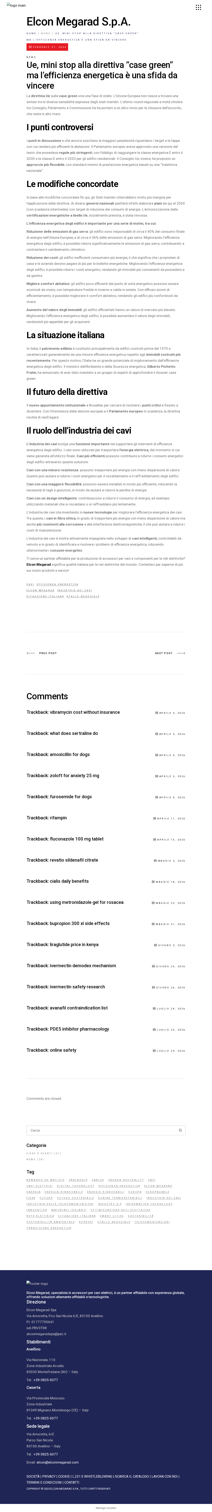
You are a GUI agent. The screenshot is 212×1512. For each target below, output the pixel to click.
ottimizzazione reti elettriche (121, 1210)
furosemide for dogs (71, 796)
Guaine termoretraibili (120, 1198)
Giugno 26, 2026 (171, 987)
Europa (135, 1192)
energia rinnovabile (64, 1192)
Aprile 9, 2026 (172, 797)
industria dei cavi (75, 590)
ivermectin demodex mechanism (83, 965)
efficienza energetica (58, 584)
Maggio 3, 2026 (172, 861)
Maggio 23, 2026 (171, 903)
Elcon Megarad (40, 590)
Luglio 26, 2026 (171, 1029)
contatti (71, 1482)
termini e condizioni (44, 1482)
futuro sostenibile (75, 1198)
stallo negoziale (83, 596)
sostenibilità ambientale (50, 1222)
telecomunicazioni (152, 1222)
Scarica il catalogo (132, 1476)
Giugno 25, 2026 (171, 966)
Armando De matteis (45, 1180)
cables (98, 1180)
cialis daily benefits (69, 881)
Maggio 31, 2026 (171, 924)
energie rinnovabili (106, 1192)
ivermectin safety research (77, 986)
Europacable (158, 1192)
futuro (46, 1198)
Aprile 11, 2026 (171, 818)
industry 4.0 (110, 1204)
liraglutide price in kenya (74, 944)
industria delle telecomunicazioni (60, 1204)
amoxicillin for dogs (70, 754)
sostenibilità (141, 1216)
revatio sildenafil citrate (74, 860)
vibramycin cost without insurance (85, 712)
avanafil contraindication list (79, 1007)
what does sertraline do (74, 733)
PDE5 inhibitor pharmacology (79, 1029)
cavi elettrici (39, 1186)
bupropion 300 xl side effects (80, 923)
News (46, 33)
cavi (30, 584)
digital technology (76, 1186)
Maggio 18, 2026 (171, 882)
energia (33, 1192)
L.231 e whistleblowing (92, 1476)
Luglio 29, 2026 (171, 1051)
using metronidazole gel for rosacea (87, 902)
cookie (64, 1476)
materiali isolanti (69, 1210)
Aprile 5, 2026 (172, 776)
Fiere (31, 1198)
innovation (37, 1210)
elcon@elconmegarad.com (58, 1462)
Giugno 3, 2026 (172, 945)
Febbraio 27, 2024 (49, 47)
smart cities (112, 1216)
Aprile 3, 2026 (172, 713)
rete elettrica (40, 1216)
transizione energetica (49, 1228)
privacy (48, 1476)
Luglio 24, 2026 (171, 1008)
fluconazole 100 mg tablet (77, 839)
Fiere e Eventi (39, 1153)
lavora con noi (165, 1476)
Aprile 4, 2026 (172, 755)
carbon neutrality (126, 1180)
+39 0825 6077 (46, 1380)
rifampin (58, 817)
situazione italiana (45, 596)
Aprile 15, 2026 (171, 839)
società (33, 1476)
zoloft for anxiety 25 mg (74, 775)
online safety (63, 1050)
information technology (149, 1204)
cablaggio (78, 1180)
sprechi (86, 1222)
